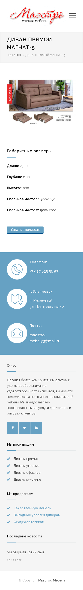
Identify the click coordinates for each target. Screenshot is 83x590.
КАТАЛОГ (15, 55)
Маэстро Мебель (51, 580)
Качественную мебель (32, 508)
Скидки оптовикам (29, 522)
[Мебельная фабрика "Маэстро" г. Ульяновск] (38, 16)
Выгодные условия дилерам (37, 515)
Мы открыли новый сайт (25, 552)
